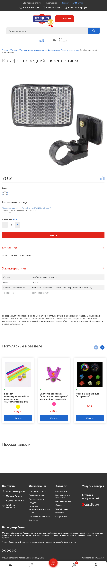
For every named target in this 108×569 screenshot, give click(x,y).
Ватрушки (60, 512)
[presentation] (96, 347)
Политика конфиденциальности (39, 507)
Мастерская (51, 3)
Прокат (64, 3)
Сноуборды (61, 516)
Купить (53, 235)
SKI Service (78, 3)
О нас (31, 512)
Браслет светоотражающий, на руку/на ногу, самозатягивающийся (16, 397)
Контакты (33, 520)
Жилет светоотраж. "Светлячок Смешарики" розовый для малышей (54, 396)
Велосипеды (61, 491)
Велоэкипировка (63, 501)
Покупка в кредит (37, 499)
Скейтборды (61, 509)
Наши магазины (53, 7)
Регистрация (81, 7)
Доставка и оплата (32, 3)
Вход (70, 7)
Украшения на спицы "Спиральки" (87, 395)
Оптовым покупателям (39, 516)
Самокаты (60, 505)
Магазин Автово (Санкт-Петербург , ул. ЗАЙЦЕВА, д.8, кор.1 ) (26, 208)
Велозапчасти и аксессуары (62, 496)
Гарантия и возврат (38, 495)
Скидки (32, 502)
